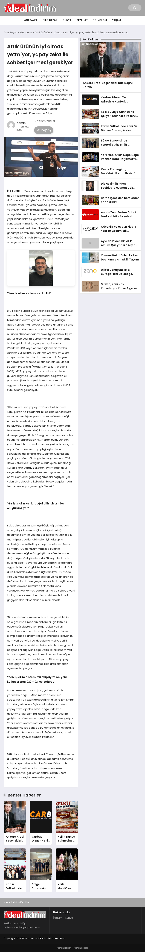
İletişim (57, 918)
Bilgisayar (50, 20)
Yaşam (116, 20)
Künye (69, 918)
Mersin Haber (64, 947)
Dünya (67, 20)
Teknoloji (100, 20)
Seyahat (82, 20)
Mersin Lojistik (81, 947)
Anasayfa (30, 20)
